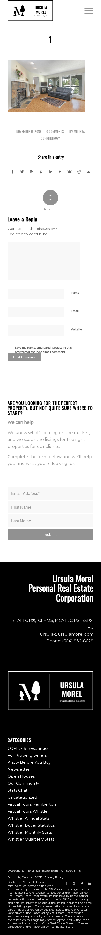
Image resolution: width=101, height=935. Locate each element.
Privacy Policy (53, 877)
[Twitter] (82, 883)
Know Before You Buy (29, 762)
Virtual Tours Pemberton (32, 804)
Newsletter (19, 769)
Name (75, 292)
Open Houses (21, 776)
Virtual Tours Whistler (28, 811)
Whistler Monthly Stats (30, 832)
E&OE (38, 877)
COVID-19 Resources (28, 748)
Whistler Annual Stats (28, 818)
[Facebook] (66, 883)
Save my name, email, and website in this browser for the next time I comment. (43, 350)
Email (75, 311)
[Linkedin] (89, 883)
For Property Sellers (27, 755)
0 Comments (55, 131)
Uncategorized (22, 797)
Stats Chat (17, 790)
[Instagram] (74, 883)
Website (76, 329)
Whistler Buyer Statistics (31, 825)
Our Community (23, 783)
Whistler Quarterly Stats (31, 839)
